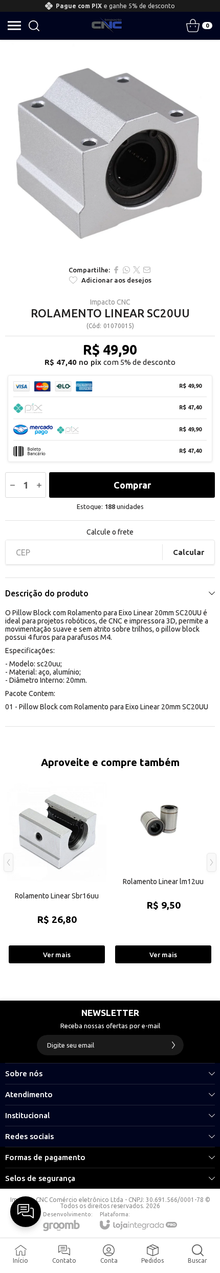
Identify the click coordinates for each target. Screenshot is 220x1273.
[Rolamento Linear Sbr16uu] (57, 869)
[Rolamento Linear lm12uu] (163, 869)
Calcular (188, 552)
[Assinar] (173, 1045)
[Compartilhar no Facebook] (116, 269)
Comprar (132, 485)
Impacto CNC (110, 302)
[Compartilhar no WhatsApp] (126, 269)
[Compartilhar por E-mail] (146, 269)
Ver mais (57, 954)
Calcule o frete (110, 532)
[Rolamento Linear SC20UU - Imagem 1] (110, 150)
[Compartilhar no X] (136, 269)
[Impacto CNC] (107, 25)
